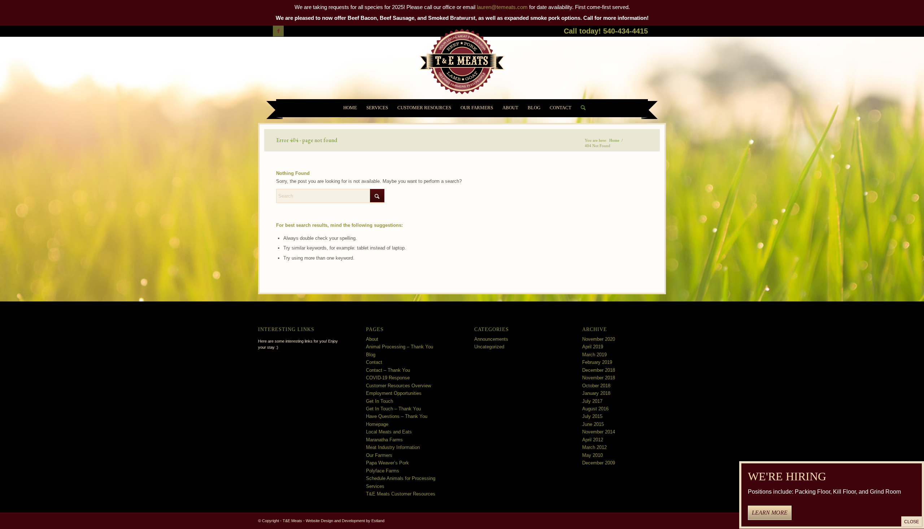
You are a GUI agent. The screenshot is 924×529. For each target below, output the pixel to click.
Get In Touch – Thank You (393, 408)
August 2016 (595, 408)
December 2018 (598, 370)
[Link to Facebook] (278, 31)
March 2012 (594, 447)
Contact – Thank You (388, 370)
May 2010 (592, 455)
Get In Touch (379, 401)
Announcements (491, 339)
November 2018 (598, 377)
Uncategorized (489, 346)
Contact (374, 362)
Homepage (377, 424)
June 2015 (593, 424)
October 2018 (596, 385)
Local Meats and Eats (389, 432)
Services (375, 486)
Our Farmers (379, 455)
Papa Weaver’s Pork (387, 463)
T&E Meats (292, 521)
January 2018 (596, 393)
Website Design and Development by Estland (345, 521)
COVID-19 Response (388, 377)
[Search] (580, 108)
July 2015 (592, 416)
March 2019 (594, 354)
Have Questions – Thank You (396, 416)
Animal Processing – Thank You (399, 346)
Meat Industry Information (393, 447)
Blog (370, 354)
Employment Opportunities (394, 393)
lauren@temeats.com (502, 7)
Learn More (770, 513)
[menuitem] (350, 108)
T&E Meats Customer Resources (400, 494)
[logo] (462, 63)
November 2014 (598, 432)
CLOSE (911, 521)
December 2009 (598, 463)
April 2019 (592, 346)
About (372, 339)
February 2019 (597, 362)
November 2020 (598, 339)
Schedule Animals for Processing (400, 478)
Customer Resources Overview (398, 385)
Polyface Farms (382, 470)
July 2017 (592, 401)
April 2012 (592, 439)
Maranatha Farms (384, 439)
